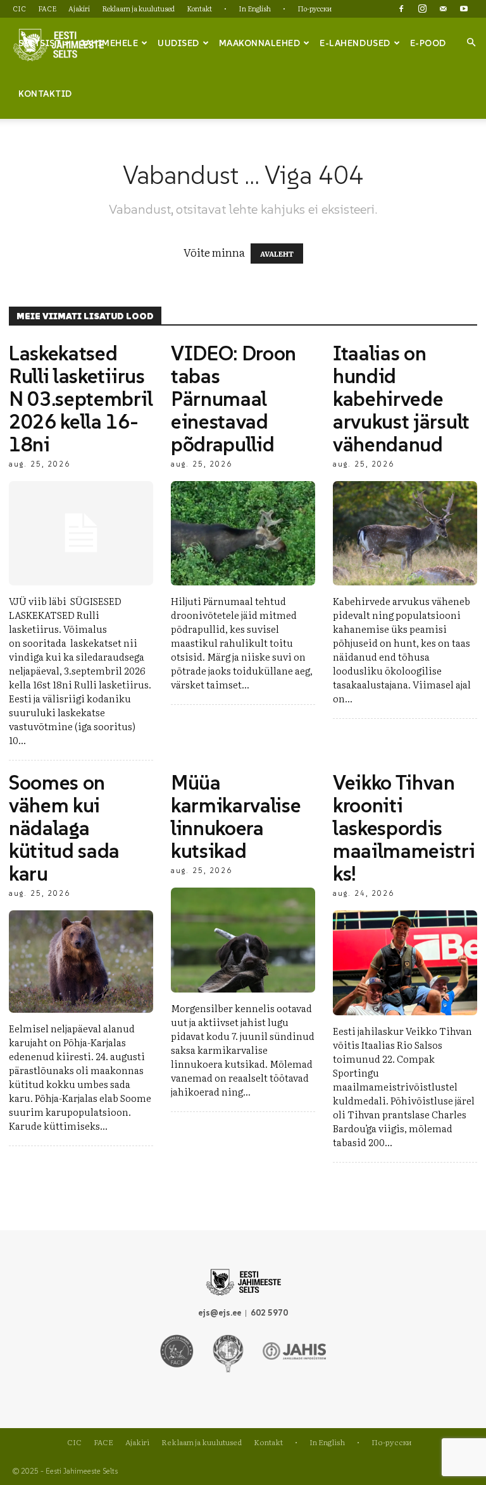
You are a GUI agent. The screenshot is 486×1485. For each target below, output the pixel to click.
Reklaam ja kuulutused (138, 8)
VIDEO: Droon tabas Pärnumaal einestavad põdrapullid (233, 399)
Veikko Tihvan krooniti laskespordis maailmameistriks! (404, 828)
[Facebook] (401, 9)
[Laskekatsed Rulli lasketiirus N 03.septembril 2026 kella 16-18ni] (81, 533)
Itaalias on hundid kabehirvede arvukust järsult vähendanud (401, 399)
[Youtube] (463, 9)
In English (255, 8)
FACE (47, 8)
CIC (19, 8)
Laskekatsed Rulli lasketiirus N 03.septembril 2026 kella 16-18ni (81, 399)
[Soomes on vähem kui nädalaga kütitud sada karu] (81, 961)
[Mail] (442, 9)
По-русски (314, 8)
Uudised (178, 43)
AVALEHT (277, 253)
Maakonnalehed (260, 43)
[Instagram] (422, 9)
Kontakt (199, 8)
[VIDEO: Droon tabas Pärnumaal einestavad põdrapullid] (243, 533)
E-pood (428, 43)
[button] (471, 42)
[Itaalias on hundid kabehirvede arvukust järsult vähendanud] (405, 533)
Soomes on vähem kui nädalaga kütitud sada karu (64, 828)
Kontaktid (45, 93)
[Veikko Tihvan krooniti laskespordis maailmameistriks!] (405, 962)
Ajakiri (79, 8)
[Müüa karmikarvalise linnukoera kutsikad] (243, 940)
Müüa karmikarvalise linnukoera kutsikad (236, 817)
